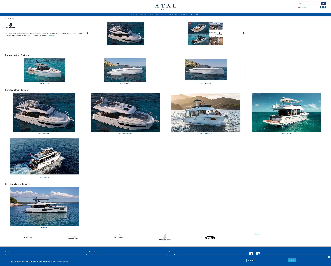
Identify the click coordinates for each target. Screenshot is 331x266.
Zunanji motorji (171, 14)
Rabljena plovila (142, 14)
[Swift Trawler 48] (287, 112)
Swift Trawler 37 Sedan (125, 133)
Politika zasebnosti (63, 261)
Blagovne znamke (171, 254)
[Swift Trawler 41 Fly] (206, 112)
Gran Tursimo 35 (44, 83)
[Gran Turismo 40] (125, 70)
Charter (189, 14)
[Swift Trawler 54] (44, 156)
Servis (152, 14)
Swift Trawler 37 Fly (44, 133)
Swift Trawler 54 (44, 177)
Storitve (159, 14)
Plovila (131, 14)
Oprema (182, 14)
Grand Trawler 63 (44, 227)
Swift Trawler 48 (287, 133)
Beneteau (15, 19)
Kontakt (198, 14)
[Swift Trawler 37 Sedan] (125, 112)
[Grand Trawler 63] (44, 206)
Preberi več (51, 35)
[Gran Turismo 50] (206, 70)
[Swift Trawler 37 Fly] (44, 112)
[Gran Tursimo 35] (44, 70)
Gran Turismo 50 (206, 83)
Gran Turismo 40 (125, 83)
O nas (6, 254)
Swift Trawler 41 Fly (206, 133)
